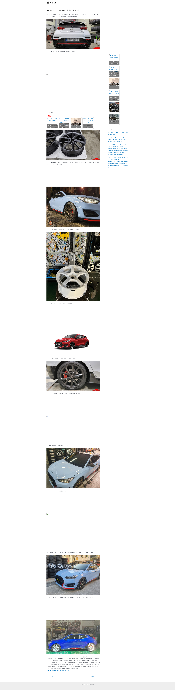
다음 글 (93, 676)
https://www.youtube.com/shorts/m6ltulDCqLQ (57, 670)
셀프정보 (51, 2)
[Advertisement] (73, 64)
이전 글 (50, 676)
